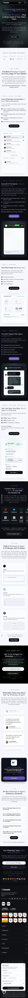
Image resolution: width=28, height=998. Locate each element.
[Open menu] (25, 3)
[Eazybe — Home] (5, 3)
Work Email (5, 970)
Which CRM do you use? (8, 981)
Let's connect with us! (19, 842)
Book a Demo (14, 640)
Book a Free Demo (13, 673)
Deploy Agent (13, 472)
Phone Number (6, 975)
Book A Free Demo (14, 125)
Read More (14, 837)
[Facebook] (15, 899)
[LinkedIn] (12, 899)
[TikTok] (25, 899)
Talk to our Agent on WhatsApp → (14, 863)
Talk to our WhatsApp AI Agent (13, 669)
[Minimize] (24, 965)
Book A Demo (14, 36)
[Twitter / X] (10, 899)
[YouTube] (17, 899)
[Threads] (23, 899)
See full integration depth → (14, 533)
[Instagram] (20, 899)
